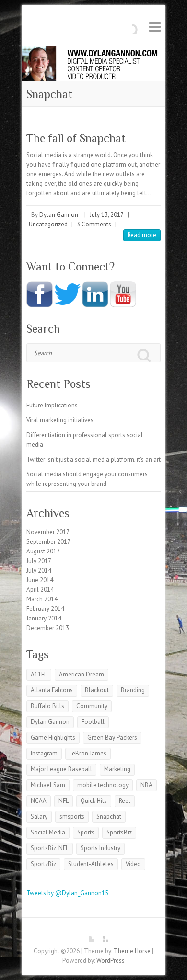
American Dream (81, 674)
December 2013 (47, 628)
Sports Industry (100, 848)
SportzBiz (43, 864)
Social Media (48, 832)
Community (91, 706)
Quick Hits (94, 801)
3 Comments (94, 224)
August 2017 (43, 551)
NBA (146, 785)
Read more (142, 235)
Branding (133, 690)
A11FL (39, 674)
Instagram (44, 753)
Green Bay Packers (112, 737)
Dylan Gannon (58, 215)
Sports (85, 832)
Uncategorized (48, 224)
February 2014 (45, 609)
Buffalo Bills (47, 706)
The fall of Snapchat (76, 138)
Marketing (117, 769)
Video (133, 864)
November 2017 (48, 532)
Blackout (97, 690)
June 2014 (39, 580)
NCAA (39, 801)
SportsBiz (119, 832)
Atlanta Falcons (52, 690)
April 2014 (40, 590)
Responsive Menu (155, 27)
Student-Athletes (91, 864)
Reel (124, 801)
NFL (63, 801)
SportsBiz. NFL (50, 848)
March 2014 (42, 599)
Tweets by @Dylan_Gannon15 (67, 893)
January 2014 (43, 618)
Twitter (86, 934)
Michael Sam (48, 785)
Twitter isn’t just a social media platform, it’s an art (93, 459)
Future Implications (52, 405)
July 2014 (38, 570)
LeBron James (88, 753)
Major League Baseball (61, 769)
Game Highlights (53, 737)
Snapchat (108, 816)
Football (93, 722)
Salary (39, 816)
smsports (71, 816)
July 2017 (38, 561)
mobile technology (103, 785)
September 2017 (48, 542)
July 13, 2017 (107, 215)
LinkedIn (101, 934)
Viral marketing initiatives (60, 420)
